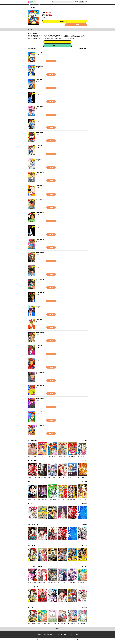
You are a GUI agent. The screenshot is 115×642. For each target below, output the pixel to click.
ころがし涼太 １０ (40, 172)
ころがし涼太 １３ (40, 212)
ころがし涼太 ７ (39, 132)
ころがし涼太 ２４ (40, 359)
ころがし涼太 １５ (40, 239)
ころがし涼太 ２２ (40, 332)
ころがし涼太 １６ (40, 252)
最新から (85, 48)
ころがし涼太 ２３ (40, 345)
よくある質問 (38, 634)
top (29, 4)
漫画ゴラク (49, 15)
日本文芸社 (48, 14)
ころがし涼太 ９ (39, 159)
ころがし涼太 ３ (39, 79)
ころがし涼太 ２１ (40, 319)
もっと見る (84, 440)
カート (57, 640)
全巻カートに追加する (57, 45)
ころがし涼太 (38, 4)
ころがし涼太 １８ (40, 279)
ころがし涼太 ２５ (40, 372)
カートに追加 (76, 24)
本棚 (77, 640)
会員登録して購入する (64, 21)
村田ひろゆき (49, 12)
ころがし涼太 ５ (39, 106)
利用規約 (44, 634)
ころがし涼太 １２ (40, 199)
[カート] (86, 2)
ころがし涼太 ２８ (40, 412)
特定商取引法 (49, 634)
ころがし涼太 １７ (40, 266)
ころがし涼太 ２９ (40, 425)
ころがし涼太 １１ (40, 185)
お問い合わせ (66, 634)
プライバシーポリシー (58, 634)
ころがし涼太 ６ (39, 120)
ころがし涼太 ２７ (40, 398)
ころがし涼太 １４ (40, 226)
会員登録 (81, 1)
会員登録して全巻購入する (57, 42)
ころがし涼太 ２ (39, 66)
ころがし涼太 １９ (40, 292)
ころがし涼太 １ (39, 53)
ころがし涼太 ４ (39, 93)
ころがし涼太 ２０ (40, 306)
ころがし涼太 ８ (39, 146)
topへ (57, 628)
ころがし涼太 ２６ (40, 385)
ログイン (76, 1)
